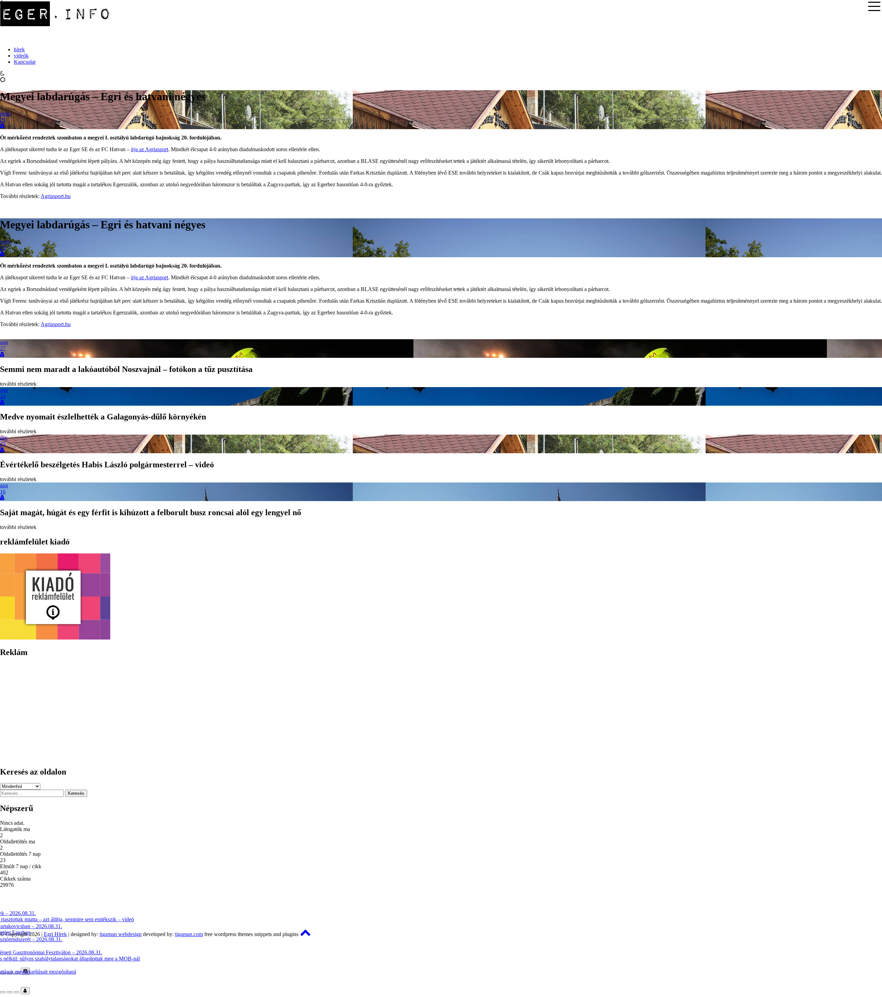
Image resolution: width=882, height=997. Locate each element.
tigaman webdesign (121, 934)
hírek (19, 49)
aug (4, 342)
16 (3, 492)
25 (3, 120)
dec (4, 437)
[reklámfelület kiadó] (55, 638)
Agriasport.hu (56, 196)
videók (21, 56)
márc (5, 113)
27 (3, 348)
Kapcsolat (24, 62)
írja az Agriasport (149, 149)
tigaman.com (189, 934)
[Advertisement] (206, 712)
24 (3, 396)
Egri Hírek (55, 934)
